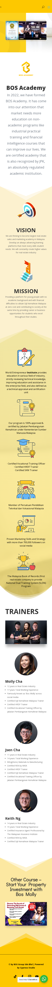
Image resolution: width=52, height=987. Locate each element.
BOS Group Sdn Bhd (23, 964)
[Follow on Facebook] (22, 976)
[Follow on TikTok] (15, 976)
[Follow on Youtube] (37, 976)
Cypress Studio (27, 967)
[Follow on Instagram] (30, 976)
